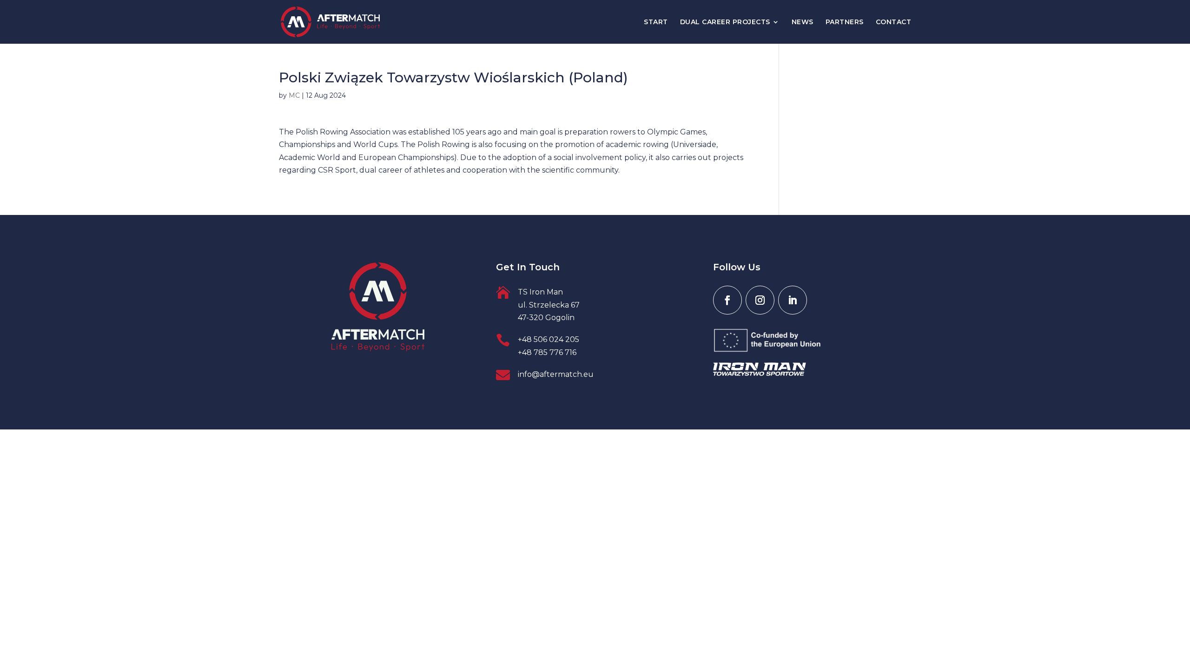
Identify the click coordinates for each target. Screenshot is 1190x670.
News (802, 22)
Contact (894, 22)
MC (294, 95)
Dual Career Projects (725, 22)
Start (656, 22)
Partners (845, 22)
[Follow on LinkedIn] (792, 300)
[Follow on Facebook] (727, 300)
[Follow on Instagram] (760, 300)
